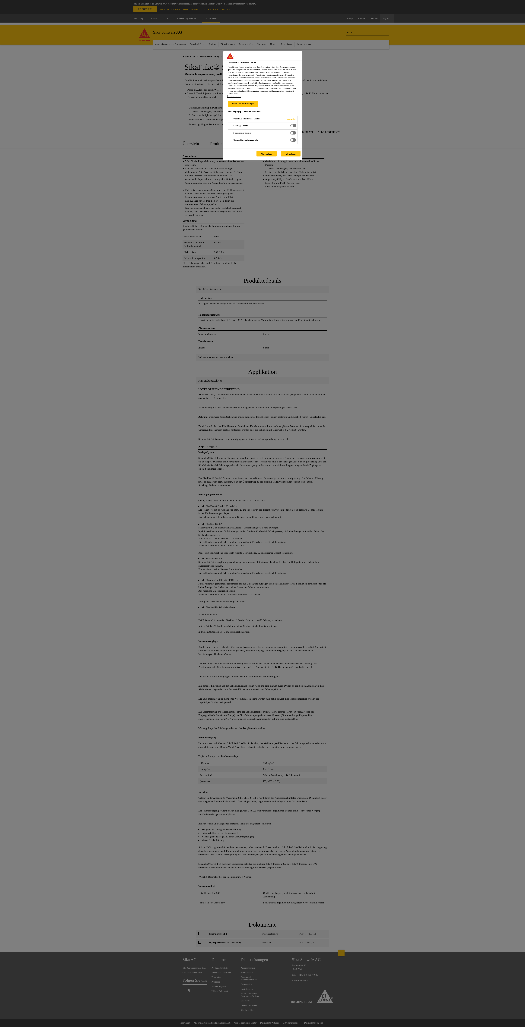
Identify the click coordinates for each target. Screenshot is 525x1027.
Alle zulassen (290, 154)
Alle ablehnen (266, 154)
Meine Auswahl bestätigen (243, 104)
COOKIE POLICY (234, 96)
